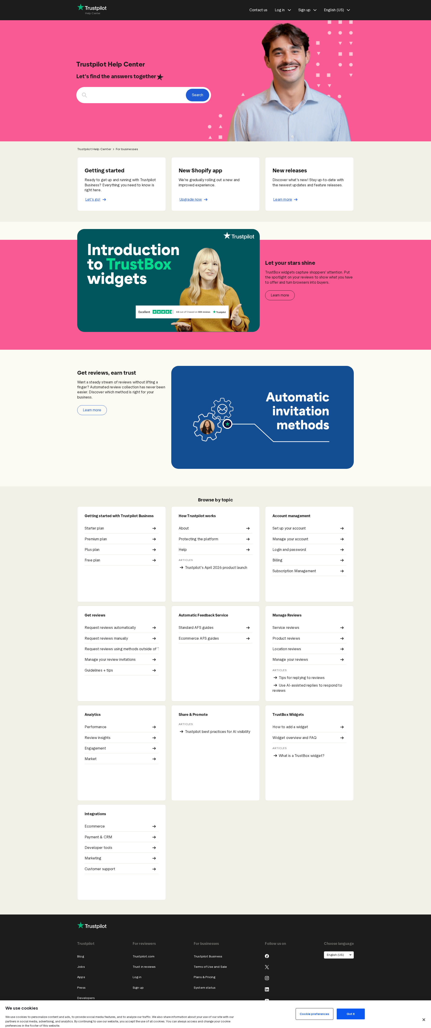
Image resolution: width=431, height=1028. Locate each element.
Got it (351, 1013)
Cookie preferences (314, 1013)
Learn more (282, 199)
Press (81, 988)
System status (205, 988)
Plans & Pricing (205, 977)
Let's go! (93, 199)
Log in (137, 977)
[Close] (424, 1020)
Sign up (138, 988)
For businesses (127, 149)
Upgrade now (190, 199)
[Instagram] (267, 978)
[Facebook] (267, 956)
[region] (215, 1014)
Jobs (81, 967)
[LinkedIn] (267, 989)
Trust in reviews (144, 967)
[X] (267, 967)
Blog (80, 956)
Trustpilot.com (143, 956)
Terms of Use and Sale (210, 967)
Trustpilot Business (208, 956)
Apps (81, 977)
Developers (86, 998)
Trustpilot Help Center (94, 149)
